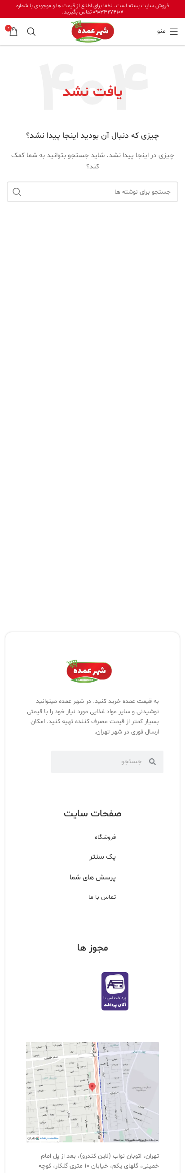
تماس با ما (102, 897)
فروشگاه (105, 837)
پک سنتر (102, 857)
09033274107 (108, 12)
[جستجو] (31, 32)
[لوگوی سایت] (93, 31)
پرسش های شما (93, 878)
